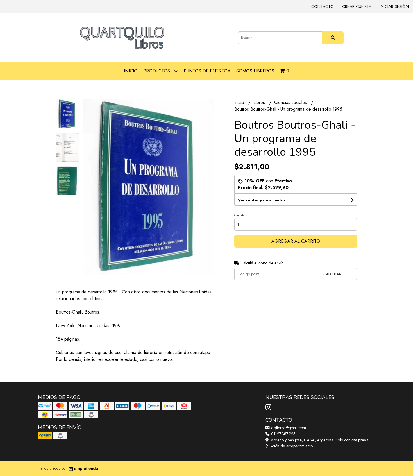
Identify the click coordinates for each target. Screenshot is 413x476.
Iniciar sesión (394, 6)
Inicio (131, 71)
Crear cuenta (356, 6)
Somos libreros (255, 71)
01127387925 (283, 434)
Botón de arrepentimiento (291, 446)
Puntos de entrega (207, 71)
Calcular (332, 274)
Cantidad (240, 215)
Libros (259, 102)
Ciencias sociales (291, 102)
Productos (157, 71)
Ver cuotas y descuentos (261, 200)
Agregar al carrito (295, 241)
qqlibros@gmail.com (288, 427)
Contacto (322, 6)
